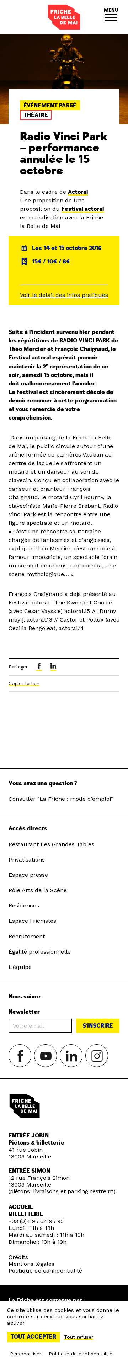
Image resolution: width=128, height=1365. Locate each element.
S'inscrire (97, 1025)
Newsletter (24, 1012)
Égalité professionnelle (40, 951)
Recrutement (27, 936)
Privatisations (27, 859)
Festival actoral (83, 209)
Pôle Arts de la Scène (38, 890)
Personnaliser (25, 1353)
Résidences (24, 905)
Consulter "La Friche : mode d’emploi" (61, 798)
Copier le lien (24, 683)
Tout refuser (78, 1337)
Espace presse (28, 874)
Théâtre (35, 115)
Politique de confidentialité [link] (80, 1353)
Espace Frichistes (32, 920)
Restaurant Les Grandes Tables (51, 844)
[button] (111, 17)
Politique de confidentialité (45, 1270)
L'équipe (20, 967)
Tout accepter (33, 1336)
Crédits (18, 1257)
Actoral (78, 192)
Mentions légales (31, 1263)
